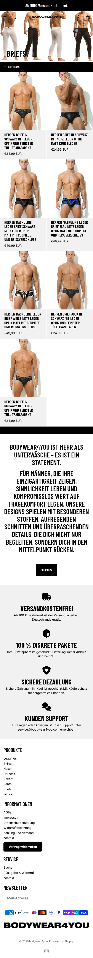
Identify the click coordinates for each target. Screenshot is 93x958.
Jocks (7, 794)
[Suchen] (14, 17)
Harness (9, 774)
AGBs (7, 812)
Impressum (11, 817)
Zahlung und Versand (18, 833)
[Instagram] (46, 951)
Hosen (7, 768)
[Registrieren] (85, 898)
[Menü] (5, 17)
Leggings (10, 758)
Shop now (46, 570)
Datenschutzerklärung (19, 822)
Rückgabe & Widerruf (18, 872)
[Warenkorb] (88, 17)
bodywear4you (38, 941)
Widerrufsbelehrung (17, 827)
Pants (7, 784)
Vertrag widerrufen (23, 847)
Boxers (8, 779)
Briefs (7, 789)
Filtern (14, 67)
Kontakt (8, 838)
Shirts (7, 763)
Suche (7, 867)
